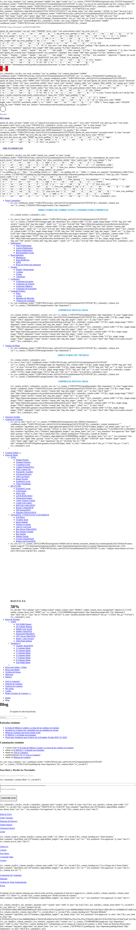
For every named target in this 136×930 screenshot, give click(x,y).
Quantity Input (22, 520)
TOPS (13, 457)
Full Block (20, 517)
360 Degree (23, 510)
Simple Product (22, 460)
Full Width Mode (23, 662)
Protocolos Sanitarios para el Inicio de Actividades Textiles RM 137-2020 (36, 737)
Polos (18, 293)
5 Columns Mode (23, 653)
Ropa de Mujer (11, 455)
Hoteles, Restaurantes (25, 269)
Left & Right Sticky (24, 496)
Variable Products (23, 462)
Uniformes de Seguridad (26, 289)
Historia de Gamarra (13, 684)
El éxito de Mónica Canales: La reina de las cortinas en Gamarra (32, 728)
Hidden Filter (24, 631)
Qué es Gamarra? (12, 681)
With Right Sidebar (24, 641)
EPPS (18, 262)
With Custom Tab (23, 469)
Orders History (6, 825)
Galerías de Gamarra (14, 419)
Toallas (19, 274)
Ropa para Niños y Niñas (16, 667)
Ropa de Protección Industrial (28, 265)
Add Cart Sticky (23, 476)
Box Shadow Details (24, 531)
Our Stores (4, 853)
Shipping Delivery (26, 512)
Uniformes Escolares (24, 281)
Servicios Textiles (12, 417)
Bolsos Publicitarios (24, 250)
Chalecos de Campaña (25, 300)
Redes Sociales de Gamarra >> (18, 693)
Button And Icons (26, 541)
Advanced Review (24, 474)
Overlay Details (25, 539)
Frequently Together (24, 472)
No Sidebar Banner (24, 626)
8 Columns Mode (23, 660)
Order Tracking (6, 818)
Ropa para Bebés (12, 670)
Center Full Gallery (24, 503)
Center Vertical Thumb (25, 500)
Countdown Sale (23, 464)
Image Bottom (22, 522)
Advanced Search (7, 828)
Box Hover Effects (26, 529)
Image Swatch (22, 479)
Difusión (3, 879)
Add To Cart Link (23, 527)
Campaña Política (18, 291)
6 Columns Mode (23, 655)
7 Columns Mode (23, 658)
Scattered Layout (23, 481)
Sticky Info (20, 493)
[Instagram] (6, 902)
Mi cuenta (9, 688)
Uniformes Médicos (24, 286)
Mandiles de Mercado (25, 298)
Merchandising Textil (25, 253)
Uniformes (15, 279)
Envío (2, 886)
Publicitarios (16, 243)
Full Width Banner (23, 624)
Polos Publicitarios (23, 245)
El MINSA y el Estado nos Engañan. (20, 735)
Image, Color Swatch (25, 638)
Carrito (8, 691)
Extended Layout (23, 488)
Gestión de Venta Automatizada (13, 882)
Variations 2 (16, 643)
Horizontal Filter (25, 634)
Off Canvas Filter (25, 636)
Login (2, 832)
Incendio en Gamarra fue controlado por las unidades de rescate (31, 730)
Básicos (8, 677)
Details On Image (23, 524)
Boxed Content (25, 508)
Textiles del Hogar (13, 672)
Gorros (19, 296)
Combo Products (25, 467)
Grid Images (21, 491)
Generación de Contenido (11, 875)
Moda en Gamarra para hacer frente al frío (23, 732)
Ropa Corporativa (12, 200)
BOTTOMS (16, 486)
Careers (3, 850)
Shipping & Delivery (9, 821)
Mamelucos (21, 257)
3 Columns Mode (23, 648)
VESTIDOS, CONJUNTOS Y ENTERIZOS (30, 515)
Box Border (21, 534)
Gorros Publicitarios (24, 248)
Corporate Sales (6, 857)
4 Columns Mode (23, 650)
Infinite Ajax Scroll (24, 629)
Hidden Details (22, 536)
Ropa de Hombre (12, 619)
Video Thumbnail (23, 484)
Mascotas (9, 674)
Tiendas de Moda (12, 346)
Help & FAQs (6, 814)
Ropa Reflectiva (22, 260)
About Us (4, 846)
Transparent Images (24, 498)
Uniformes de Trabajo (25, 284)
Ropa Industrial (17, 255)
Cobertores (20, 277)
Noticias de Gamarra (14, 686)
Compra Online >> (13, 453)
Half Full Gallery (25, 505)
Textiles (14, 267)
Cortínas (19, 272)
